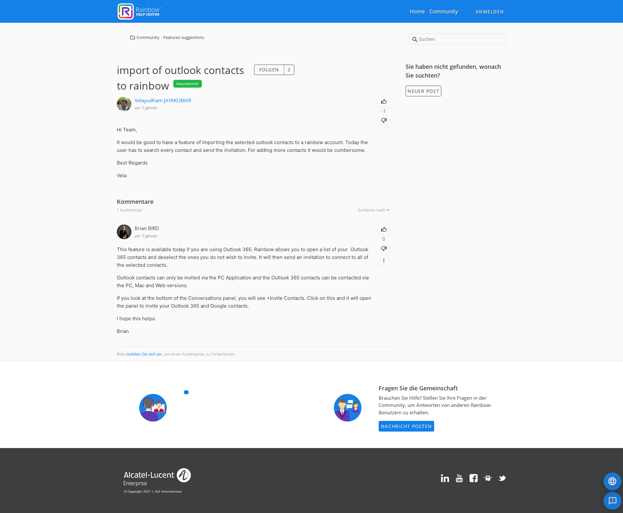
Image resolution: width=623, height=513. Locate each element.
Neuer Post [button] (423, 91)
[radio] (384, 101)
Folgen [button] (269, 70)
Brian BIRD (147, 228)
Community (443, 11)
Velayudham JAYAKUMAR (163, 100)
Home (417, 11)
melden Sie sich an (144, 354)
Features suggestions (183, 37)
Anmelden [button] (490, 11)
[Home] (139, 10)
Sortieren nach (372, 210)
